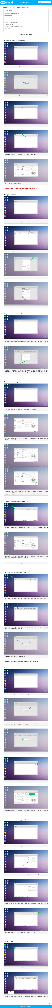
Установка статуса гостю (10, 24)
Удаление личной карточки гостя (11, 22)
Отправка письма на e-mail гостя (11, 17)
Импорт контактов (8, 15)
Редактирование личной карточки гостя (13, 20)
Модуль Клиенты (25, 7)
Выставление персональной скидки (12, 13)
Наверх (50, 1004)
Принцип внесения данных (10, 18)
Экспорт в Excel (8, 28)
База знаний (17, 7)
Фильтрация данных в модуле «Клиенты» (13, 26)
